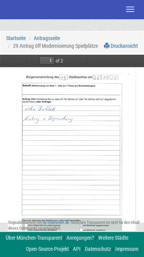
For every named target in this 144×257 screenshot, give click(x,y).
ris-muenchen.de (56, 222)
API (77, 248)
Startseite (16, 38)
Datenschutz (98, 248)
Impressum (126, 248)
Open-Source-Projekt (47, 248)
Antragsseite (47, 38)
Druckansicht (123, 45)
